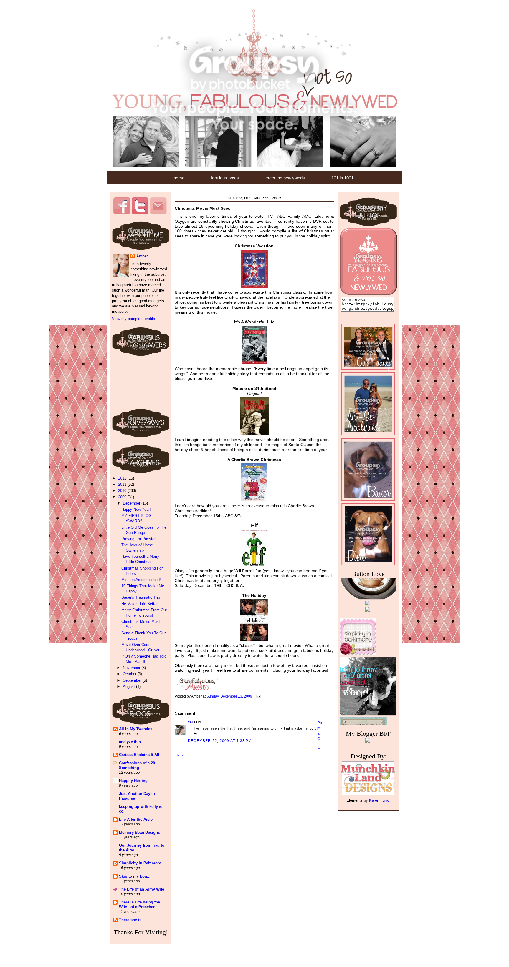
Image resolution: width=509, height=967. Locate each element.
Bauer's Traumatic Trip (140, 597)
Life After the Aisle (136, 819)
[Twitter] (139, 213)
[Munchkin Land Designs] (368, 795)
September (133, 680)
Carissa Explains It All (139, 755)
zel (190, 722)
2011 (123, 484)
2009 (123, 497)
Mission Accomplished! (141, 579)
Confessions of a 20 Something (137, 765)
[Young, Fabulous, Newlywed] (368, 294)
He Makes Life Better (139, 604)
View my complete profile (133, 319)
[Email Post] (258, 696)
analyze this (130, 742)
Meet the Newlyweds (285, 177)
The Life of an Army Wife (141, 889)
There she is (130, 920)
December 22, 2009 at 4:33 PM (220, 741)
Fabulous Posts (225, 177)
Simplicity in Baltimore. (140, 863)
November (132, 667)
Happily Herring (133, 780)
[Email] (158, 213)
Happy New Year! (136, 509)
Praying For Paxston (138, 539)
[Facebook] (121, 213)
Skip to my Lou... (135, 876)
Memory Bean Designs (139, 832)
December (132, 503)
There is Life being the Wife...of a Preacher (139, 904)
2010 (123, 490)
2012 (123, 478)
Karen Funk (379, 800)
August (129, 686)
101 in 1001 (342, 177)
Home (178, 177)
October (130, 674)
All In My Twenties (135, 729)
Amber (142, 256)
